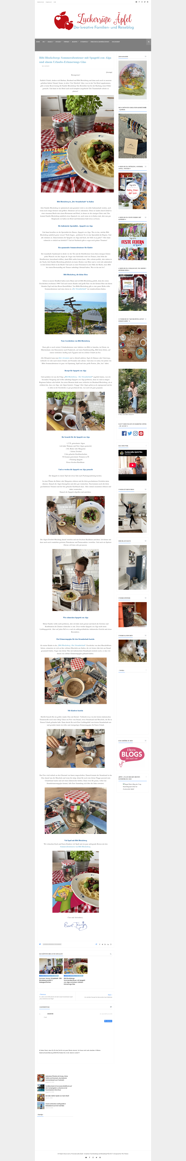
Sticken (58, 42)
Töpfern (66, 42)
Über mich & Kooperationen (99, 42)
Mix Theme (125, 1154)
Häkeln (50, 42)
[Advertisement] (132, 703)
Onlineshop (116, 42)
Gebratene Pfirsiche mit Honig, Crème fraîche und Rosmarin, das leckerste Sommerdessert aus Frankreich (56, 1078)
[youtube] (136, 2)
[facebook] (139, 2)
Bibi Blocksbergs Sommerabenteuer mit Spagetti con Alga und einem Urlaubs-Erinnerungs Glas (74, 981)
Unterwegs (84, 42)
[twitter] (145, 2)
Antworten (109, 1021)
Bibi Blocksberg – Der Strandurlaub (78, 377)
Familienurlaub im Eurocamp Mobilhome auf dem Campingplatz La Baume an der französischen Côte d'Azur (58, 1088)
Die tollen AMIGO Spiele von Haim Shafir (57, 1096)
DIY (44, 42)
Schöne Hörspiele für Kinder (52, 944)
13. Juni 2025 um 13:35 (106, 1014)
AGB (55, 2)
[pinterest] (147, 2)
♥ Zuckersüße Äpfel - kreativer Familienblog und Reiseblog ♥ (89, 1154)
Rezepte (74, 42)
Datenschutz (40, 2)
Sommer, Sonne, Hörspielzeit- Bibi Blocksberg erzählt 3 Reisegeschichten (50, 980)
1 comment (46, 66)
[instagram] (142, 2)
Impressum (49, 2)
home (38, 42)
